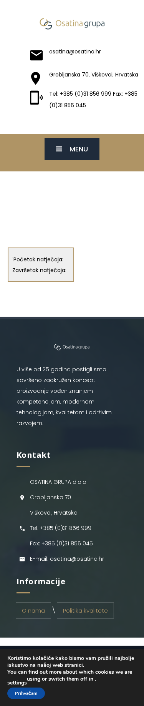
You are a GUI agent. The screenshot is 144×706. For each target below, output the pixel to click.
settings (17, 682)
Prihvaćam (26, 693)
